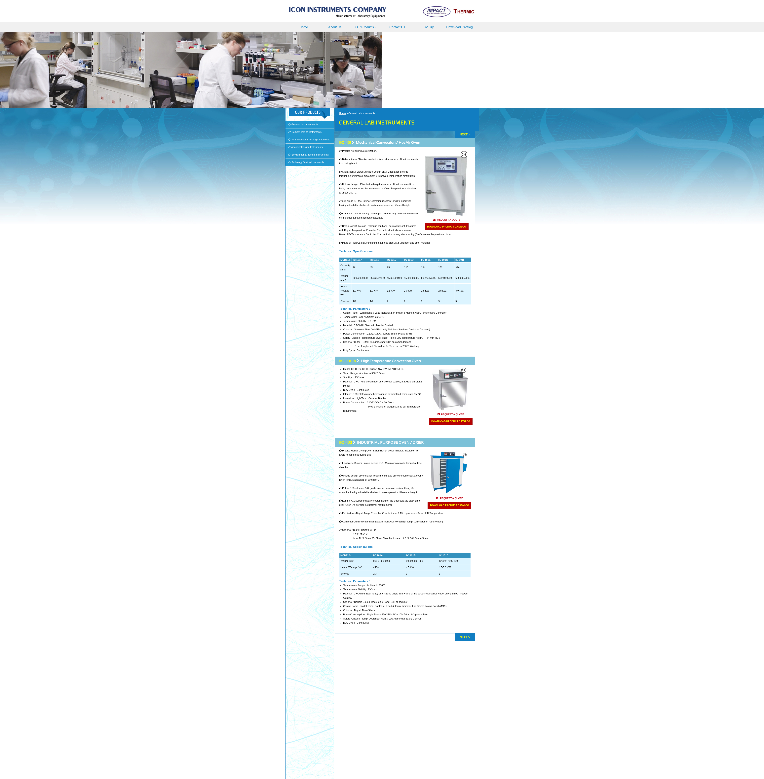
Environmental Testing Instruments (310, 154)
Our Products (365, 27)
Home (303, 27)
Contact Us (397, 27)
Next (464, 134)
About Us (334, 27)
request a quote (448, 219)
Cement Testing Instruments (306, 132)
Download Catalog (459, 27)
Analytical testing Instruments (307, 147)
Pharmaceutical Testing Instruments (310, 139)
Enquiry (428, 27)
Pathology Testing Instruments (307, 162)
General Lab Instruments (304, 124)
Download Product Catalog (446, 226)
